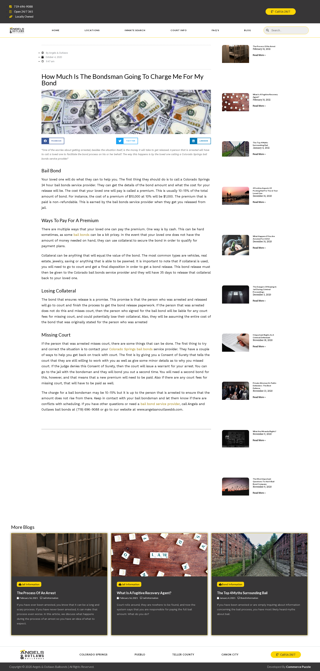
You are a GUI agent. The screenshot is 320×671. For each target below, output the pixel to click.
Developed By (289, 666)
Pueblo (140, 654)
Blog (247, 30)
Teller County (183, 654)
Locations (92, 30)
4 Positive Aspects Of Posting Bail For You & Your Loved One (265, 190)
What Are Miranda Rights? (264, 431)
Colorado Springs (93, 654)
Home (55, 30)
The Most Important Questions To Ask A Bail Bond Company (263, 481)
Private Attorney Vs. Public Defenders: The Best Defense (264, 385)
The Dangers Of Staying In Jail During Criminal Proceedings (264, 289)
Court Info (179, 30)
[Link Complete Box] (59, 584)
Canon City (230, 654)
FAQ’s (215, 30)
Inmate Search (135, 30)
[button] (52, 141)
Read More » (259, 55)
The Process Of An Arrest (264, 46)
